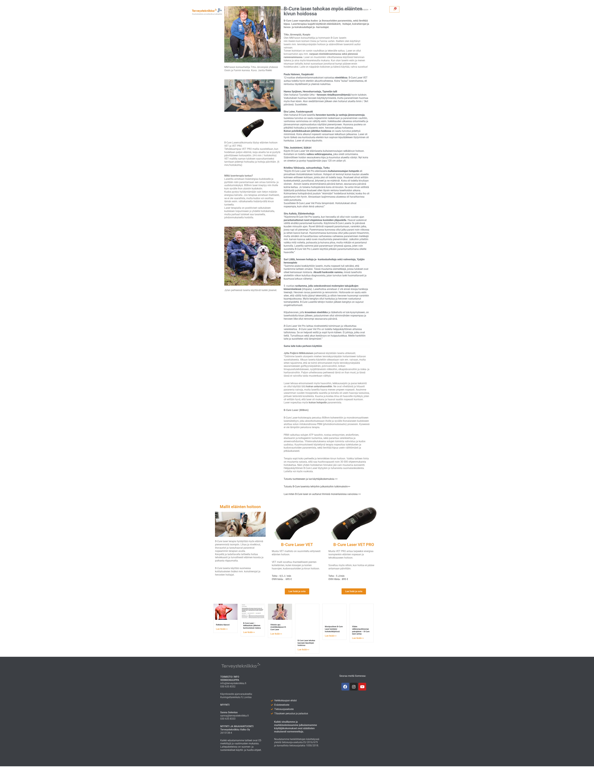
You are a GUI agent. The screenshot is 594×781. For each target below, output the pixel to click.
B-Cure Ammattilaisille (278, 9)
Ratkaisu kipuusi (223, 625)
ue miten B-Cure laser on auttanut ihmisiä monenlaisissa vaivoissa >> (323, 494)
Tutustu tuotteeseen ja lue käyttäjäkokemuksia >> (311, 478)
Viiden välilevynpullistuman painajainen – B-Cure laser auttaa (360, 630)
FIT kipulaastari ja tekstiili (340, 9)
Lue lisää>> (222, 629)
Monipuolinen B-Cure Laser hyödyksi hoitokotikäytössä (334, 629)
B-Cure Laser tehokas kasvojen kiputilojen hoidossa (306, 642)
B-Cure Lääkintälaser (249, 9)
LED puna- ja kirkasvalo (308, 9)
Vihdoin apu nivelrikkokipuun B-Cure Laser (278, 627)
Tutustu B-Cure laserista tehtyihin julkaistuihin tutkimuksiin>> (317, 486)
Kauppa (364, 9)
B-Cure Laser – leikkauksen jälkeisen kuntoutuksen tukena (252, 625)
